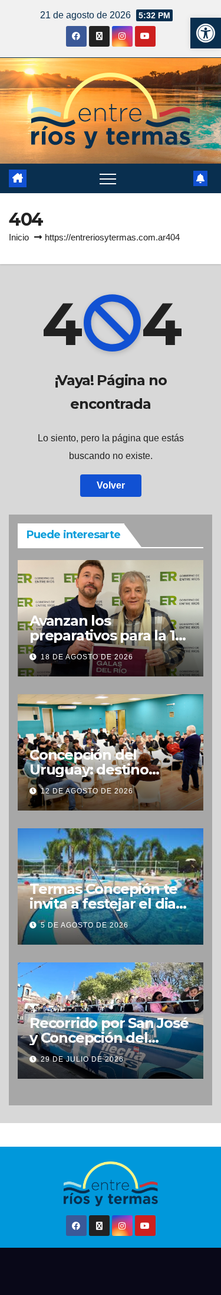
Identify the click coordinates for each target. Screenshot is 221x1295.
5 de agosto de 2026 (84, 925)
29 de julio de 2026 (82, 1059)
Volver (111, 485)
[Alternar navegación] (108, 178)
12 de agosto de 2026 (87, 791)
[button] (205, 33)
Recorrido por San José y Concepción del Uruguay (109, 1037)
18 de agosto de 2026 (87, 657)
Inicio (19, 237)
